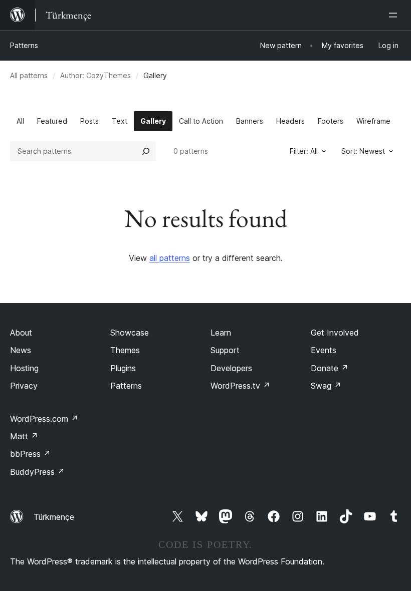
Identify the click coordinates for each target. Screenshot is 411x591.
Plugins (123, 368)
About (21, 333)
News (20, 350)
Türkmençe (54, 517)
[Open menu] (395, 15)
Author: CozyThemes (95, 75)
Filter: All (304, 151)
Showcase (129, 333)
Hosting (24, 368)
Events (323, 350)
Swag (326, 386)
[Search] (146, 151)
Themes (125, 350)
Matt (24, 436)
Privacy (24, 386)
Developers (231, 368)
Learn (221, 333)
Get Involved (335, 333)
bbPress (30, 454)
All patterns (29, 75)
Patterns (24, 45)
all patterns (169, 258)
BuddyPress (37, 472)
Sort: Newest (363, 151)
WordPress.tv (240, 386)
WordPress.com (44, 419)
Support (225, 350)
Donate (329, 368)
